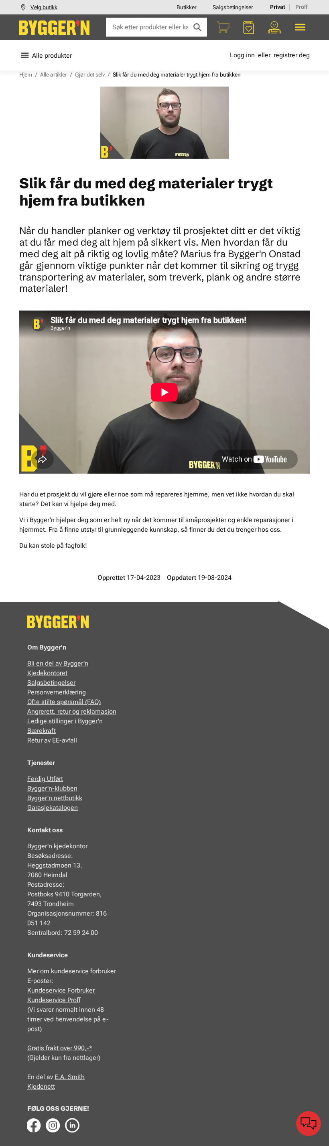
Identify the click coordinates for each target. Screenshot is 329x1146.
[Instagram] (53, 1125)
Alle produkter (52, 55)
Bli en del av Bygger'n (57, 663)
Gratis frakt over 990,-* (59, 1048)
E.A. (61, 1077)
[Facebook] (33, 1125)
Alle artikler (53, 74)
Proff (301, 7)
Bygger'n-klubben (52, 788)
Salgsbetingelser (233, 7)
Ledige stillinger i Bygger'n (65, 721)
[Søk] (197, 27)
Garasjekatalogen (52, 807)
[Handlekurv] (223, 27)
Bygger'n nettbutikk (54, 798)
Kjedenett (41, 1086)
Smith (76, 1077)
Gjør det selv (90, 74)
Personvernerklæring (56, 692)
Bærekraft (41, 730)
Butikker (187, 7)
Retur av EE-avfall (52, 740)
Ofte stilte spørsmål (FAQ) (64, 702)
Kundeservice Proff (53, 1000)
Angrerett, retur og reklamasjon (71, 711)
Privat (277, 7)
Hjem (25, 74)
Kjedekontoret (47, 673)
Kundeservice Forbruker (61, 990)
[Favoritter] (248, 27)
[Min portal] (274, 27)
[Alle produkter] (300, 27)
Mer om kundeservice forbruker (71, 971)
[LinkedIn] (72, 1125)
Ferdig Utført (45, 779)
